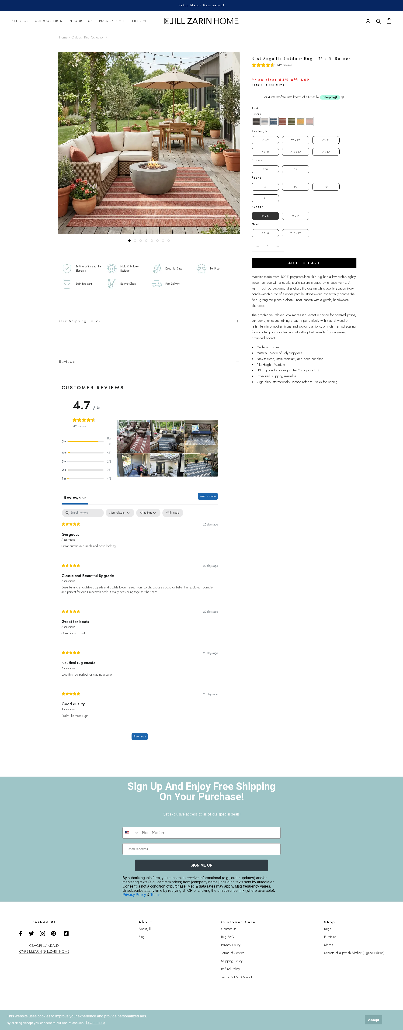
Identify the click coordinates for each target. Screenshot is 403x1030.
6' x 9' (326, 140)
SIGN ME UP (201, 865)
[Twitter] (31, 933)
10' (326, 187)
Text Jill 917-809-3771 (236, 977)
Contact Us (228, 928)
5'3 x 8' (265, 233)
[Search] (378, 20)
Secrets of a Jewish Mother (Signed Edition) (354, 952)
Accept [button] (373, 1020)
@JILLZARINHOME (56, 951)
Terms (155, 895)
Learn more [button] (95, 1023)
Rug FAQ (227, 936)
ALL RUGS (20, 21)
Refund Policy (230, 968)
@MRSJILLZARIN (30, 951)
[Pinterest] (53, 933)
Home (63, 37)
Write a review (208, 496)
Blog (142, 936)
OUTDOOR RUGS (48, 21)
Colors (256, 114)
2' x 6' (265, 216)
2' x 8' (295, 216)
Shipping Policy (232, 961)
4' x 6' (265, 140)
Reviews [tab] (75, 497)
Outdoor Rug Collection (87, 37)
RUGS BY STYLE (112, 21)
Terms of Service (232, 952)
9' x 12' (326, 152)
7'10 (265, 169)
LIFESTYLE (141, 21)
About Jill (145, 928)
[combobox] (131, 832)
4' (265, 187)
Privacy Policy (134, 895)
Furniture (330, 936)
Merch (328, 944)
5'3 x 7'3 (295, 140)
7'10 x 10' (295, 152)
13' (295, 169)
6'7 (295, 187)
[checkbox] (172, 513)
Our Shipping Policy (80, 321)
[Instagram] (42, 933)
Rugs (327, 928)
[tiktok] (66, 933)
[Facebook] (20, 933)
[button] (256, 121)
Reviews (67, 361)
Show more (139, 736)
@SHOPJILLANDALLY (44, 945)
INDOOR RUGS (81, 21)
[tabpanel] (140, 626)
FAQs (317, 381)
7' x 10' (265, 152)
